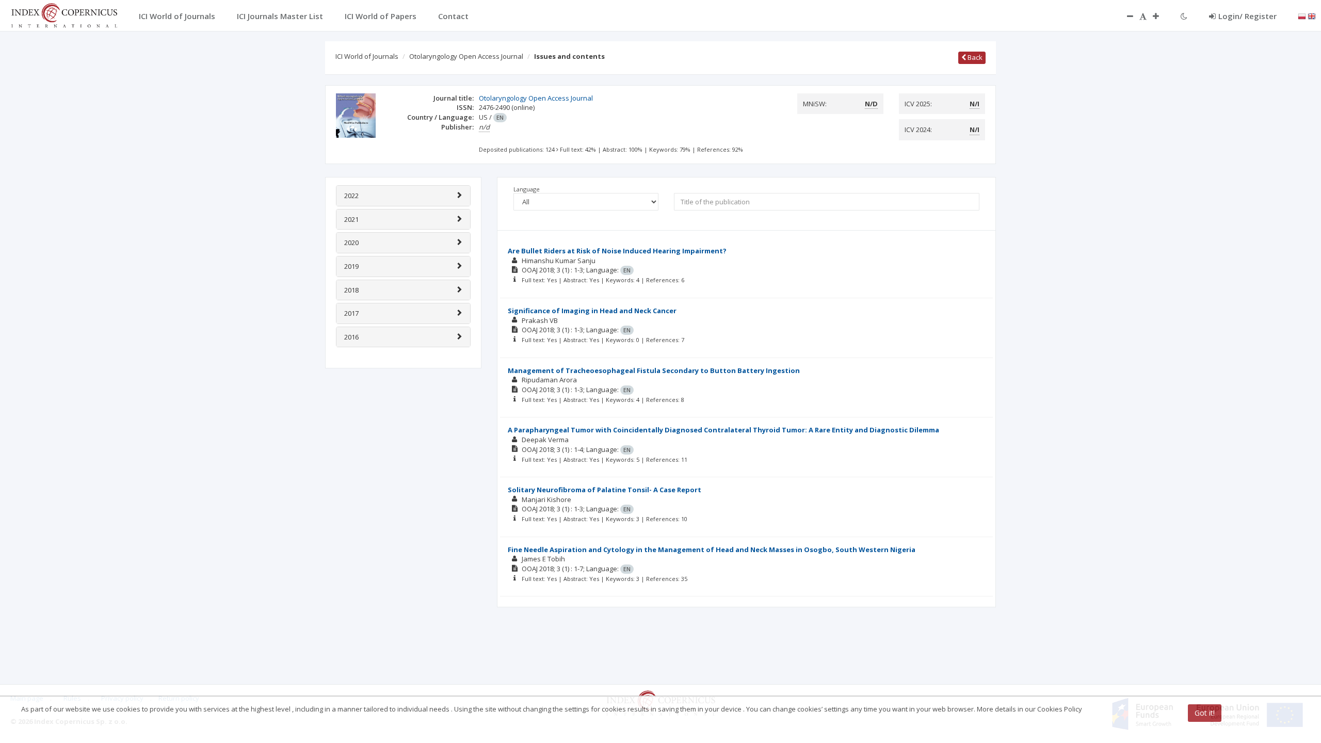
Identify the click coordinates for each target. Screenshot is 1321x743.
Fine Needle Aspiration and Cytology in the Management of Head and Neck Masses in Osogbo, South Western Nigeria (711, 549)
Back (974, 57)
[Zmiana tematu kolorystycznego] (1184, 16)
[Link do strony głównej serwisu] (64, 14)
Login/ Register (1247, 16)
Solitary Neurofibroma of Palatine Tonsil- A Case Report (604, 489)
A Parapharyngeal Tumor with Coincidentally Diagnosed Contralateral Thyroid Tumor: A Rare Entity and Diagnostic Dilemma (723, 429)
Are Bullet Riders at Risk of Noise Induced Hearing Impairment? (617, 250)
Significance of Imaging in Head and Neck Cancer (592, 310)
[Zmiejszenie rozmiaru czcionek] (1125, 16)
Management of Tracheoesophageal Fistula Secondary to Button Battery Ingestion (654, 370)
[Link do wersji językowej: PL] (1302, 15)
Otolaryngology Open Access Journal (466, 56)
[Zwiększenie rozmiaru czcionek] (1161, 16)
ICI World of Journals (366, 56)
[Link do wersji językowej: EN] (1312, 15)
